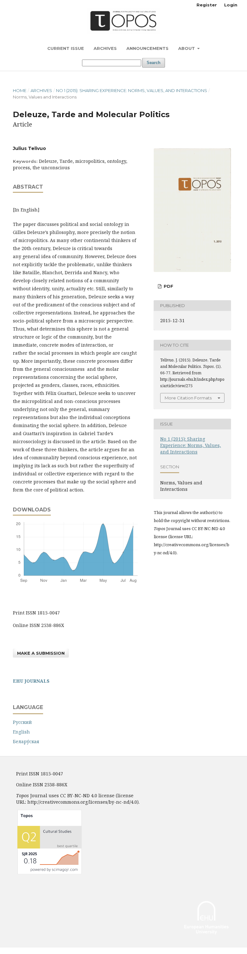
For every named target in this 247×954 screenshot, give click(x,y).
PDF (167, 286)
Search (153, 62)
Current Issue (65, 48)
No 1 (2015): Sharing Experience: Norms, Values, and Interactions (131, 90)
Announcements (147, 48)
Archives (105, 48)
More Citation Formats (188, 397)
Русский (22, 722)
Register (207, 4)
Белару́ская (26, 741)
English (21, 732)
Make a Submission (41, 653)
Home (19, 90)
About (187, 48)
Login (230, 4)
